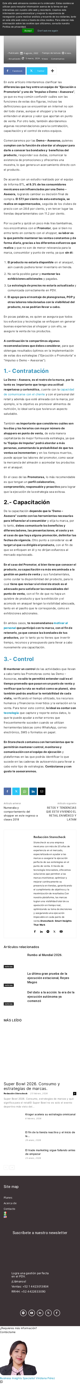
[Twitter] (16, 791)
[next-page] (12, 1167)
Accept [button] (28, 30)
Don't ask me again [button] (48, 30)
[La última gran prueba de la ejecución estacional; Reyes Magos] (14, 979)
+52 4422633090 (33, 1291)
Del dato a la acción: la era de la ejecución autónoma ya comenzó (50, 996)
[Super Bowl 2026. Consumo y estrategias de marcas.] (40, 1052)
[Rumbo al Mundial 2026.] (14, 960)
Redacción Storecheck (49, 837)
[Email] (41, 791)
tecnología (11, 713)
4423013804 (40, 1286)
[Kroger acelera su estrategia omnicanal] (13, 1119)
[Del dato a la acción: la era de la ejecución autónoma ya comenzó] (14, 998)
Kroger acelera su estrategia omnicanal (50, 1114)
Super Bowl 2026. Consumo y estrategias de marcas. (32, 1086)
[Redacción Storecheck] (19, 884)
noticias (9, 966)
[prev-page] (6, 1167)
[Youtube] (61, 930)
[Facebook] (7, 791)
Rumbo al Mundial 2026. (45, 955)
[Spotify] (48, 930)
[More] (52, 71)
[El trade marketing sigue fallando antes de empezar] (13, 1154)
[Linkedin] (33, 791)
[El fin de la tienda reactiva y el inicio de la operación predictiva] (13, 1136)
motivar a (60, 623)
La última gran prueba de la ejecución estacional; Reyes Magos (48, 978)
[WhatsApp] (24, 791)
